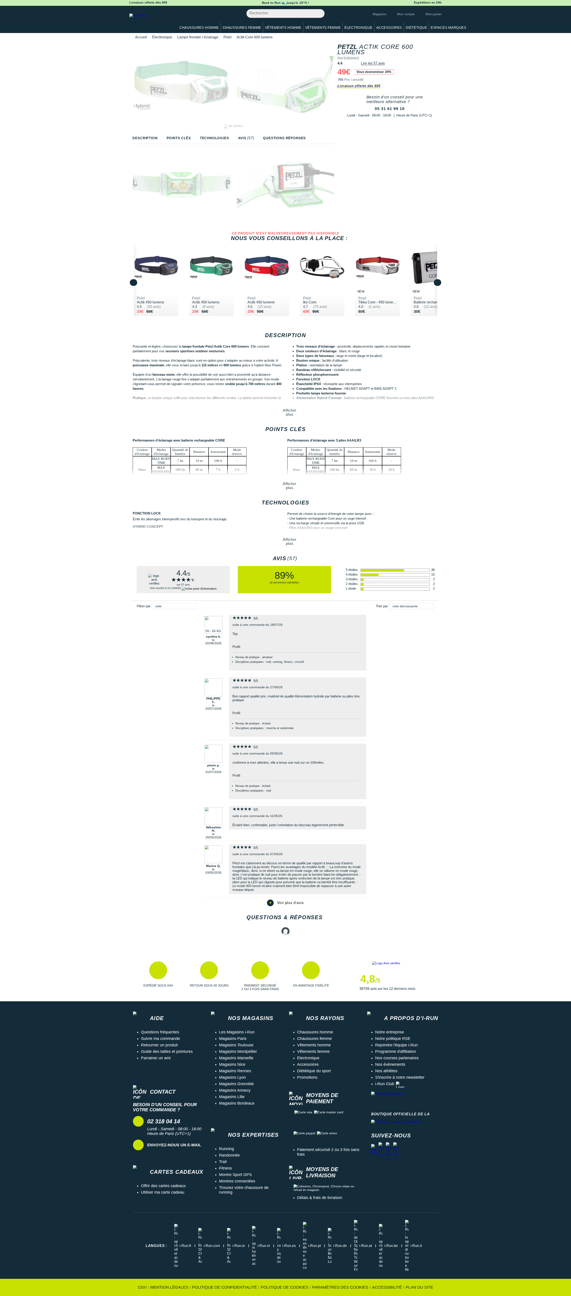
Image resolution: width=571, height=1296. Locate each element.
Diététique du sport (314, 1071)
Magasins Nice (232, 1064)
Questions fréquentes (160, 1032)
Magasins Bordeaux (236, 1103)
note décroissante (405, 606)
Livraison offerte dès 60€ (358, 86)
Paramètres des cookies (340, 1287)
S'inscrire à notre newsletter (399, 1077)
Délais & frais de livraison (319, 1197)
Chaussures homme (315, 1032)
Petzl (227, 37)
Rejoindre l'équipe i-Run (396, 1045)
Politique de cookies (284, 1287)
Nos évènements (390, 1064)
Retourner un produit (159, 1045)
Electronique (308, 1058)
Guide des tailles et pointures (167, 1051)
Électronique (162, 37)
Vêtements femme (313, 1051)
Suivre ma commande (160, 1038)
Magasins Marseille (236, 1058)
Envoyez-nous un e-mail (174, 1145)
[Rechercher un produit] (318, 13)
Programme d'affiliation (395, 1051)
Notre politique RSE (392, 1038)
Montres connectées (237, 1181)
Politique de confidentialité (224, 1287)
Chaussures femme (314, 1038)
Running (226, 1149)
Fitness (225, 1168)
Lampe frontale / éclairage (197, 37)
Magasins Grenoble (236, 1084)
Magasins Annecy (234, 1090)
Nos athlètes (386, 1071)
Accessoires (308, 1064)
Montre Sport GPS (235, 1174)
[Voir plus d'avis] (285, 903)
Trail (223, 1161)
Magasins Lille (231, 1097)
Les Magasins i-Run (236, 1032)
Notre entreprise (389, 1032)
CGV (142, 1287)
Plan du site (419, 1287)
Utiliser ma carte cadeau (162, 1192)
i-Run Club (384, 1084)
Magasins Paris (232, 1038)
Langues (156, 1246)
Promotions (307, 1077)
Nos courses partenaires (397, 1058)
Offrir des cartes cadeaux (163, 1186)
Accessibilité (387, 1287)
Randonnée (229, 1155)
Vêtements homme (314, 1045)
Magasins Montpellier (238, 1051)
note (158, 606)
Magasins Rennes (235, 1071)
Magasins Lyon (232, 1077)
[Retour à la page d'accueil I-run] (150, 21)
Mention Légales (169, 1287)
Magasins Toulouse (236, 1045)
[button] (158, 976)
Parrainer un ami (156, 1058)
